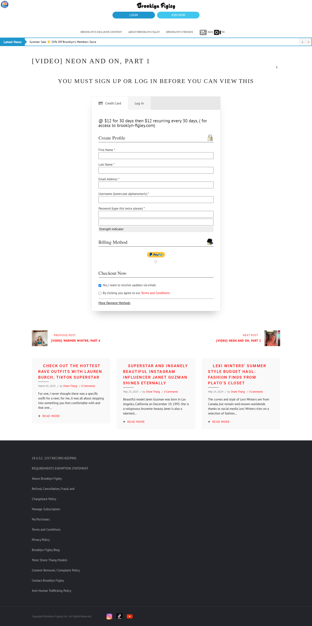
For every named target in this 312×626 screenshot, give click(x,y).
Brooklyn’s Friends (179, 32)
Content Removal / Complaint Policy (56, 570)
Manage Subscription (46, 509)
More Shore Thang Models (49, 560)
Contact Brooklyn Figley (48, 580)
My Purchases (41, 519)
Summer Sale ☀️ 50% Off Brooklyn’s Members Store (63, 42)
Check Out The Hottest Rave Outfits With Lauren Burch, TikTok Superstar (70, 371)
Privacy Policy (41, 540)
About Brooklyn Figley (144, 32)
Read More (51, 416)
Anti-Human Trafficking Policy (51, 591)
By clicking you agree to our (136, 293)
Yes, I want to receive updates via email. (129, 285)
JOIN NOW (178, 15)
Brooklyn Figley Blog (46, 550)
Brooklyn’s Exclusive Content (101, 32)
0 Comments (88, 386)
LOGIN (133, 15)
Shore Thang (70, 386)
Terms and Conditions (155, 293)
